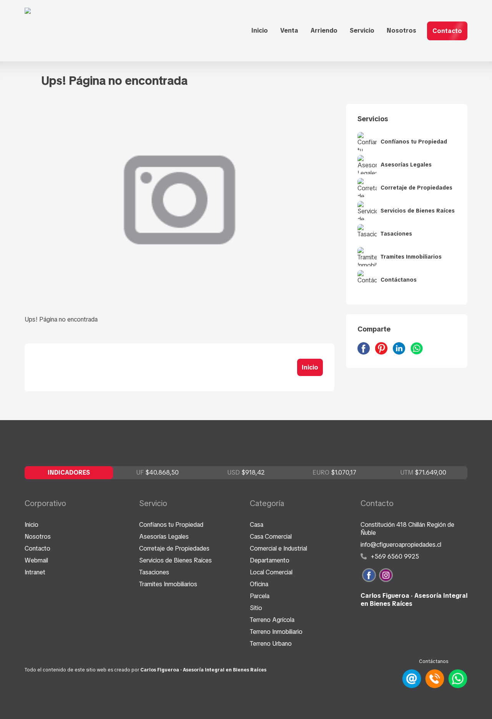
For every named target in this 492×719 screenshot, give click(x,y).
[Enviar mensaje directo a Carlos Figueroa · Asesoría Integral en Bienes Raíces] (456, 686)
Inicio (259, 30)
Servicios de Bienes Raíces (175, 560)
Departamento (269, 560)
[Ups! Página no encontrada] (365, 352)
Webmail (36, 560)
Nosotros (401, 30)
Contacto (447, 31)
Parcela (259, 596)
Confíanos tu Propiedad (171, 525)
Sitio (256, 608)
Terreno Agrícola (272, 620)
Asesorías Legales (164, 537)
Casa (256, 525)
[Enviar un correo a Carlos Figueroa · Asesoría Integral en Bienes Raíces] (410, 686)
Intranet (35, 572)
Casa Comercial (271, 537)
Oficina (259, 584)
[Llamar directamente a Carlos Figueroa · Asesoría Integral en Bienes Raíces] (433, 686)
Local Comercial (271, 572)
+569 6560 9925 (394, 556)
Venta (289, 30)
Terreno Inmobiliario (276, 632)
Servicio (362, 30)
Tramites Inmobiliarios (168, 584)
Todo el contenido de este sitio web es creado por (145, 670)
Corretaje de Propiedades (174, 548)
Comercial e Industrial (278, 548)
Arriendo (324, 30)
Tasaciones (154, 572)
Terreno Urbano (271, 644)
